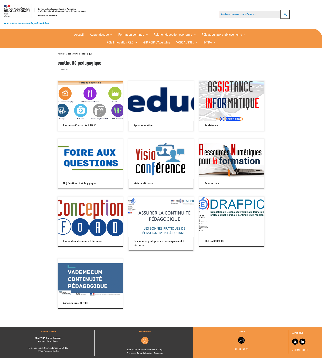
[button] (101, 35)
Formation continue (131, 34)
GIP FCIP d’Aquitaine (156, 42)
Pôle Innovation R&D (120, 42)
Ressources (212, 183)
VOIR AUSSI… (185, 42)
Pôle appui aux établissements (222, 34)
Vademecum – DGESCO (75, 303)
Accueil (79, 34)
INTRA (207, 42)
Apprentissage (99, 34)
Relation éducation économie (173, 34)
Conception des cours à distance (82, 241)
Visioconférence (143, 183)
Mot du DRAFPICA (214, 241)
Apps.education (143, 125)
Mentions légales (300, 350)
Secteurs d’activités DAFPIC (79, 125)
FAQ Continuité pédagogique (79, 183)
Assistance (211, 125)
